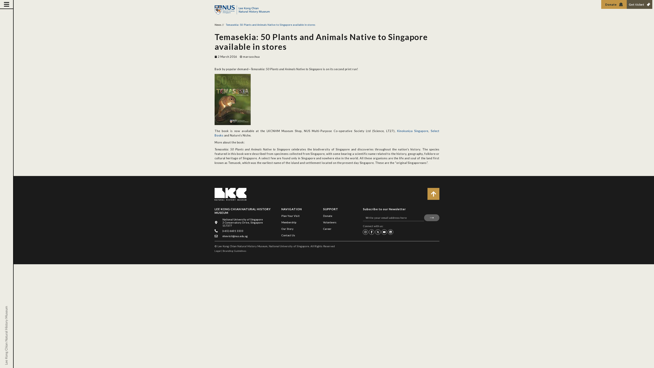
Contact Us (288, 235)
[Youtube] (384, 232)
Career (327, 228)
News (218, 24)
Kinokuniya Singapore (412, 131)
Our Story (287, 228)
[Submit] (431, 217)
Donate (327, 215)
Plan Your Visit (290, 215)
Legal (218, 250)
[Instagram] (365, 232)
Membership (288, 222)
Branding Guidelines (234, 250)
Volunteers (330, 222)
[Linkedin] (390, 232)
